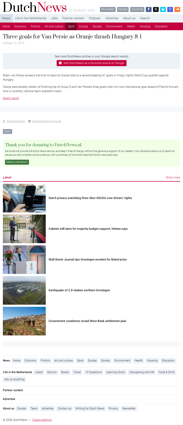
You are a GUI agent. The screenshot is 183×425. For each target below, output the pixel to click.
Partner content (73, 18)
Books (65, 372)
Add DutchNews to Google (46, 121)
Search (145, 18)
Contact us (64, 408)
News (6, 18)
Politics (35, 26)
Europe (83, 26)
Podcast (95, 18)
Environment (114, 26)
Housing (145, 26)
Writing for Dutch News (90, 408)
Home (6, 26)
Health (131, 26)
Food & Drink (167, 372)
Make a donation (17, 162)
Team (34, 408)
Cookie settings (42, 420)
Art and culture (54, 26)
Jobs (54, 18)
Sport (71, 26)
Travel (77, 372)
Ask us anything (14, 379)
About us (129, 18)
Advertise (137, 9)
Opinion (52, 372)
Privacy (113, 408)
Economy (20, 26)
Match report (11, 98)
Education (161, 26)
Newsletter (107, 9)
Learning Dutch (115, 372)
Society (97, 26)
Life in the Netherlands (30, 18)
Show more (173, 177)
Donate (122, 9)
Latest (7, 177)
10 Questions (93, 372)
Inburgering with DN (141, 372)
